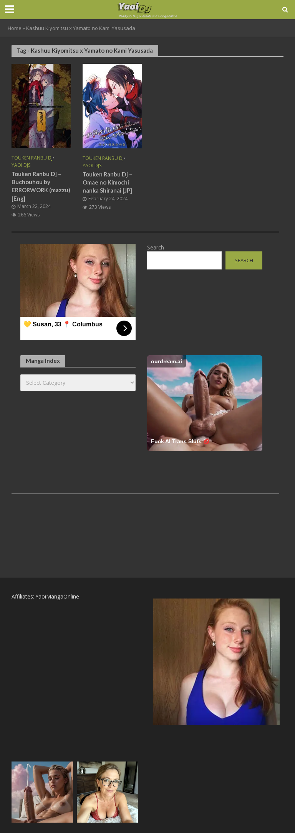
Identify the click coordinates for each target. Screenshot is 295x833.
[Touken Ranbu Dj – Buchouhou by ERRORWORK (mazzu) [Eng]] (41, 105)
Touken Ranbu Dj (32, 158)
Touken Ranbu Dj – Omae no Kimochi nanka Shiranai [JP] (107, 182)
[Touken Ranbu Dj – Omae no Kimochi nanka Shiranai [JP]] (112, 105)
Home (15, 28)
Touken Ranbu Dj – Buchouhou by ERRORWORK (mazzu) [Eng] (41, 186)
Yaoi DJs (21, 165)
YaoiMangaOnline (57, 596)
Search (155, 247)
